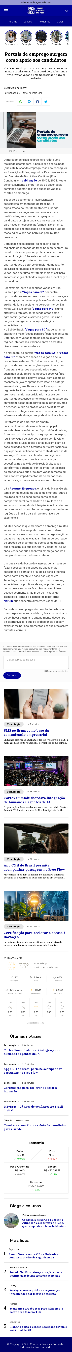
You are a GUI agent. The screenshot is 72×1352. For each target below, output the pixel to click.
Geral (60, 21)
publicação (29, 180)
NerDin (8, 601)
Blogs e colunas (25, 1206)
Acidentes (44, 21)
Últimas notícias (25, 1036)
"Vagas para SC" (36, 329)
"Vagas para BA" (45, 352)
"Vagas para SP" (33, 292)
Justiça (28, 21)
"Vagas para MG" (43, 308)
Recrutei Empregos (23, 488)
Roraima (12, 21)
